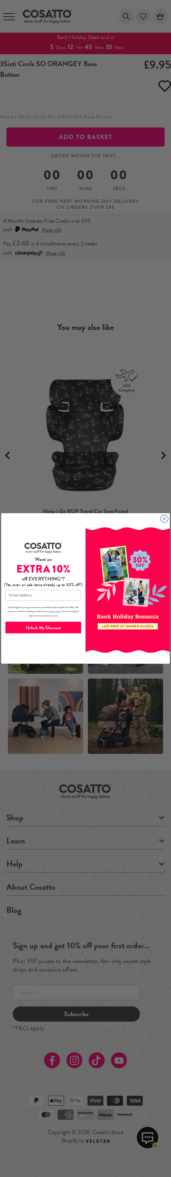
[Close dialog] (164, 519)
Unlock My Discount (43, 627)
